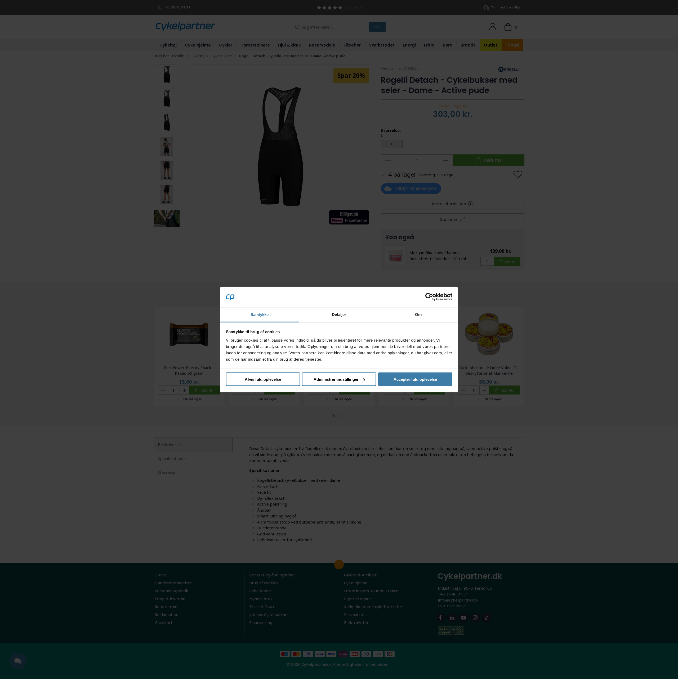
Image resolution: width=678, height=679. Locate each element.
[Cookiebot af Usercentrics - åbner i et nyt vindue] (429, 297)
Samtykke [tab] (260, 314)
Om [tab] (418, 314)
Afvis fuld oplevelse (263, 379)
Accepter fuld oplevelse (415, 379)
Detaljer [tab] (339, 314)
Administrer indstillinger (336, 379)
